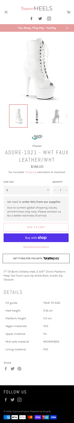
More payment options (36, 246)
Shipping (30, 172)
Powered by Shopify (40, 411)
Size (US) (9, 182)
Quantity (57, 182)
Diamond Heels (21, 411)
